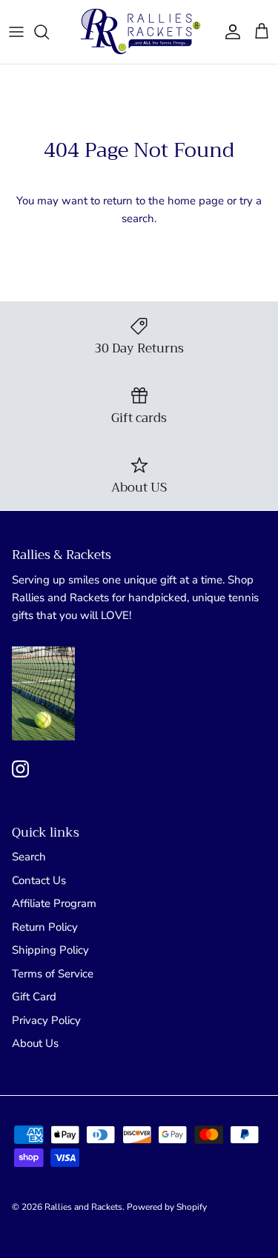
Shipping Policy (50, 950)
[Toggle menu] (16, 32)
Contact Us (39, 880)
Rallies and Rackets (83, 1207)
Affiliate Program (54, 903)
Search (29, 856)
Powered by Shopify (167, 1207)
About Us (35, 1043)
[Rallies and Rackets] (139, 31)
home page (196, 200)
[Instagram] (20, 768)
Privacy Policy (46, 1020)
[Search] (49, 32)
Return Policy (45, 927)
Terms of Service (52, 973)
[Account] (229, 32)
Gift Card (34, 996)
